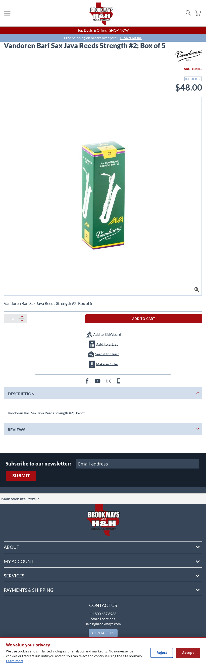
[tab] (103, 393)
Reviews (16, 429)
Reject (162, 652)
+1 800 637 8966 (103, 614)
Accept (188, 652)
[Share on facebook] (87, 381)
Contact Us (103, 605)
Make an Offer (107, 364)
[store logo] (101, 14)
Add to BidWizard (107, 334)
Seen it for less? (107, 354)
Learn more (14, 661)
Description (21, 393)
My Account (19, 561)
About (11, 547)
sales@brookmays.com (103, 624)
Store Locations (103, 619)
